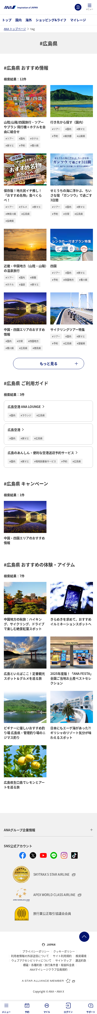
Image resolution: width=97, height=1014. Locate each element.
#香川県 (34, 145)
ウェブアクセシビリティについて (31, 960)
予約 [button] (27, 1012)
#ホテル (34, 138)
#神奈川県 (11, 213)
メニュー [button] (6, 1012)
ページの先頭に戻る (84, 937)
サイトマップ (63, 960)
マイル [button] (47, 1012)
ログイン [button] (68, 1012)
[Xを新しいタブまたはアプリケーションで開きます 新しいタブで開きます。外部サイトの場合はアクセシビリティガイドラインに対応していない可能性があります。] (33, 855)
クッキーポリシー (64, 951)
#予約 (22, 145)
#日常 (66, 213)
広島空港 (14, 429)
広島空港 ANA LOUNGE (24, 406)
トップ (7, 20)
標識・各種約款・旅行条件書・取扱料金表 (48, 965)
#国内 (22, 138)
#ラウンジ (26, 415)
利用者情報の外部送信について (30, 956)
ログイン (78, 7)
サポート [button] (90, 1012)
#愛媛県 (81, 343)
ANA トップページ (15, 29)
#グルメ (23, 206)
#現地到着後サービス (45, 461)
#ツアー (10, 138)
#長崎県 (10, 220)
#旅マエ (10, 145)
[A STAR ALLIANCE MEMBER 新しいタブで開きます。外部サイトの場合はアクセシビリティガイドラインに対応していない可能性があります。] (48, 980)
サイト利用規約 (62, 956)
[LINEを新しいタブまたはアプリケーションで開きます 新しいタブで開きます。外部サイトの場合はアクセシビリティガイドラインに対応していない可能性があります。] (53, 855)
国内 (18, 20)
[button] (89, 7)
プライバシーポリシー (35, 951)
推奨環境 (81, 956)
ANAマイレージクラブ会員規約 (48, 969)
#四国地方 (68, 279)
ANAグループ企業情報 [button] (19, 830)
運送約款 (80, 960)
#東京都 (67, 136)
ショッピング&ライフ (51, 20)
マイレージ (78, 20)
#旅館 (33, 277)
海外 (28, 20)
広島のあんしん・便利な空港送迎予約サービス (41, 452)
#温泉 (22, 284)
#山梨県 (81, 136)
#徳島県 (37, 348)
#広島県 (25, 213)
